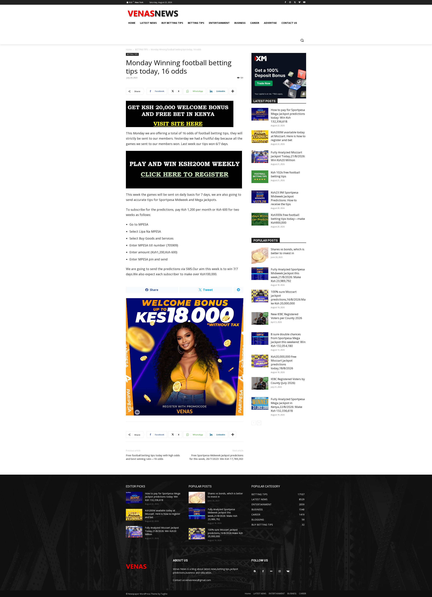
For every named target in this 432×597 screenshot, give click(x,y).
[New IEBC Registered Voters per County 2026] (259, 318)
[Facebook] (285, 2)
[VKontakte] (288, 571)
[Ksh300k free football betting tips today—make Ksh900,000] (259, 219)
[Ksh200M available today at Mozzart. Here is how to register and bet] (259, 136)
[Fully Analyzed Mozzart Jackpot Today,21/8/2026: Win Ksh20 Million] (259, 156)
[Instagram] (290, 2)
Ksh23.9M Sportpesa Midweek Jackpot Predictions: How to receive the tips (284, 198)
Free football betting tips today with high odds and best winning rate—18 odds (153, 457)
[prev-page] (253, 423)
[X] (295, 2)
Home (129, 49)
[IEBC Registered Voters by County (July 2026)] (259, 383)
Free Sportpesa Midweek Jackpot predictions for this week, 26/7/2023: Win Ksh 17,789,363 (216, 457)
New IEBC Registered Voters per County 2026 (286, 316)
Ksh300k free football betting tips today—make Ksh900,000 (288, 219)
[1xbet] (184, 114)
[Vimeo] (299, 2)
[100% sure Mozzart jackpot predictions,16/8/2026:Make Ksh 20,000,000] (259, 296)
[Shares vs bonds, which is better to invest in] (259, 255)
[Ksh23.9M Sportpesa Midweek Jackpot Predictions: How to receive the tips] (259, 196)
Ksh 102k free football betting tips (285, 174)
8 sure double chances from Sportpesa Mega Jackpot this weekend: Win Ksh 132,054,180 (288, 340)
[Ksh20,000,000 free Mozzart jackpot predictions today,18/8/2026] (259, 361)
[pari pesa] (184, 356)
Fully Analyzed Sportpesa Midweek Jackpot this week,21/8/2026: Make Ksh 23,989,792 (288, 275)
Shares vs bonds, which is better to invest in (287, 251)
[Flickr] (271, 571)
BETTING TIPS (141, 49)
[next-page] (259, 423)
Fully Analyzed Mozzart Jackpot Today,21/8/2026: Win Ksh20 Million (288, 156)
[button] (302, 40)
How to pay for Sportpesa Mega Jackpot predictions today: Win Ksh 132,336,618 (288, 115)
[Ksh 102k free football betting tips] (259, 176)
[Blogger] (254, 571)
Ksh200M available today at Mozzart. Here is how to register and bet (288, 136)
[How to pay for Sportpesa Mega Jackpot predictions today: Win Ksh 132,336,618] (259, 114)
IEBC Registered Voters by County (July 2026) (288, 381)
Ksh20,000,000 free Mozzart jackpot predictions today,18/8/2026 (283, 362)
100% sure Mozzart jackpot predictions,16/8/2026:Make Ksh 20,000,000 (288, 297)
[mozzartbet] (184, 169)
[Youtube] (304, 2)
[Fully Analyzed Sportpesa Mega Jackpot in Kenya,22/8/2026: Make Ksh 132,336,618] (259, 403)
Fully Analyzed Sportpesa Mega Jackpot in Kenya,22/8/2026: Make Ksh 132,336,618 (288, 405)
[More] (232, 91)
